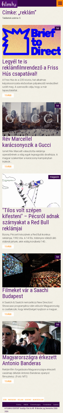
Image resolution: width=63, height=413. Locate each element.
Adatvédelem (38, 400)
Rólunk (20, 400)
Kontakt (28, 400)
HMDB (26, 405)
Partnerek (12, 400)
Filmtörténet (47, 405)
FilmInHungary (35, 405)
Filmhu (18, 405)
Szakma (56, 405)
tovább (8, 95)
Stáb (5, 400)
